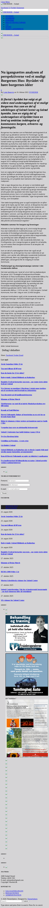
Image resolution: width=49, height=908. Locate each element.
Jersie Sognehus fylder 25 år (12, 364)
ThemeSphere (32, 899)
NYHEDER (9, 16)
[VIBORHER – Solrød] (10, 12)
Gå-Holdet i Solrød (8, 445)
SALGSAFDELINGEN (14, 891)
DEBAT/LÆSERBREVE (14, 29)
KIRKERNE (9, 20)
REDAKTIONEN (12, 893)
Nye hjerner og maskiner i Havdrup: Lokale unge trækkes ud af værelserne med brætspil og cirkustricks (23, 389)
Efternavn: (4, 485)
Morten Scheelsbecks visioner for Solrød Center (19, 580)
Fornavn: (4, 481)
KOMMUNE (9, 18)
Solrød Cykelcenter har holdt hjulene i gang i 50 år (20, 432)
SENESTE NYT (11, 506)
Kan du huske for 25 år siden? (12, 373)
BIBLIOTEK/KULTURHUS (15, 22)
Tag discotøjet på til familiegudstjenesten (16, 395)
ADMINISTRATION (13, 895)
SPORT (8, 27)
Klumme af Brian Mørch (10, 399)
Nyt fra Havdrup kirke (10, 436)
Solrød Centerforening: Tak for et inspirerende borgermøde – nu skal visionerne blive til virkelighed (24, 590)
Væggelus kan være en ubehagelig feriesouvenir (19, 427)
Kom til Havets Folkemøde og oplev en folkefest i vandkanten (24, 456)
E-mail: (4, 489)
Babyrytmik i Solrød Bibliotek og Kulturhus (18, 377)
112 (7, 25)
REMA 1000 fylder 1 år (10, 572)
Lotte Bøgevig (9, 92)
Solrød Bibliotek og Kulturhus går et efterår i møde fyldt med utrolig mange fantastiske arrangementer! (24, 451)
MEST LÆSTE (11, 508)
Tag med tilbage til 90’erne (11, 369)
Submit (25, 901)
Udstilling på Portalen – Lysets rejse (14, 441)
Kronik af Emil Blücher (10, 410)
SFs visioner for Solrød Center (12, 600)
